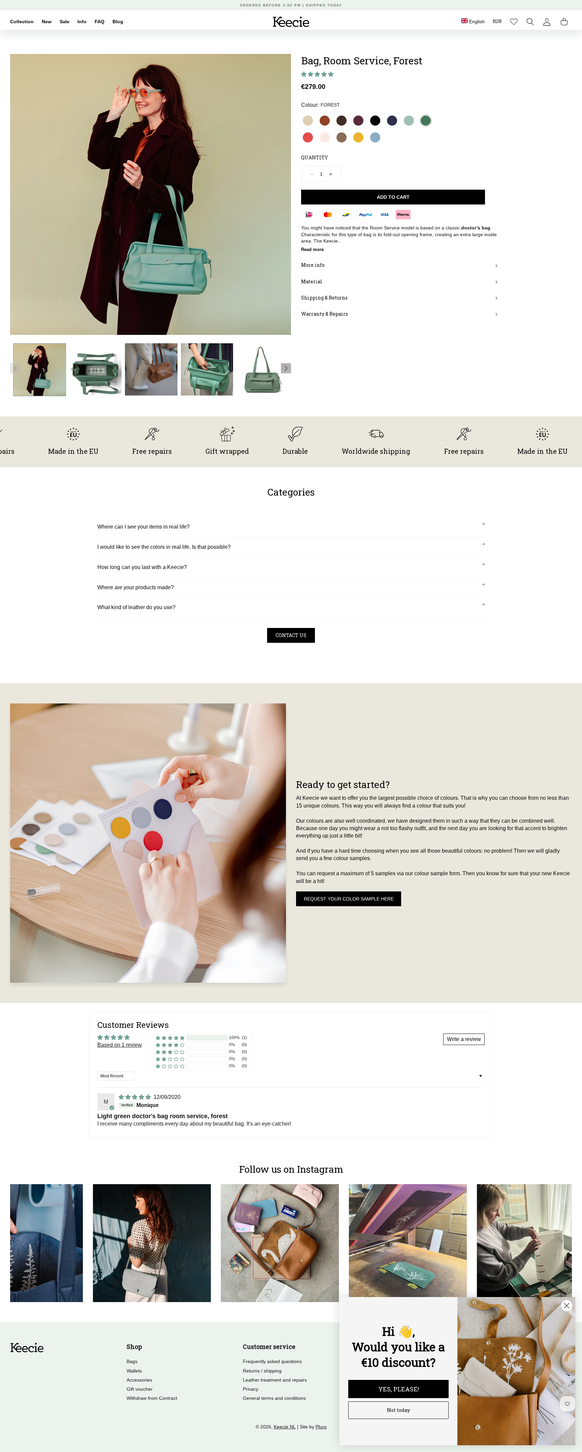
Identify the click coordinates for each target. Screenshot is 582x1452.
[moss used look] (341, 137)
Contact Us (291, 635)
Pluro (321, 1426)
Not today (398, 1410)
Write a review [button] (464, 1039)
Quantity (314, 157)
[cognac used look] (325, 121)
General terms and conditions (274, 1398)
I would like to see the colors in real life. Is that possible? (164, 547)
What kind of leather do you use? (136, 607)
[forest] (426, 121)
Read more (312, 249)
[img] (135, 1097)
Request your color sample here (349, 899)
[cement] (308, 121)
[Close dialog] (567, 1306)
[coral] (308, 137)
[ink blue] (392, 121)
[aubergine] (358, 121)
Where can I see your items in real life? (143, 527)
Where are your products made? (135, 587)
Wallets (134, 1371)
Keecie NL (285, 1426)
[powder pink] (325, 137)
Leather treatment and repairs (275, 1380)
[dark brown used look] (341, 121)
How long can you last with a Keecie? (142, 567)
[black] (375, 121)
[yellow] (358, 137)
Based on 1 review (119, 1045)
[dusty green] (409, 121)
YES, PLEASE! (398, 1389)
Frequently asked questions (272, 1361)
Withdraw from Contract (152, 1398)
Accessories (139, 1380)
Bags (132, 1361)
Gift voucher (140, 1389)
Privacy (250, 1389)
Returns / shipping (262, 1371)
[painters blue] (375, 137)
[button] (530, 22)
